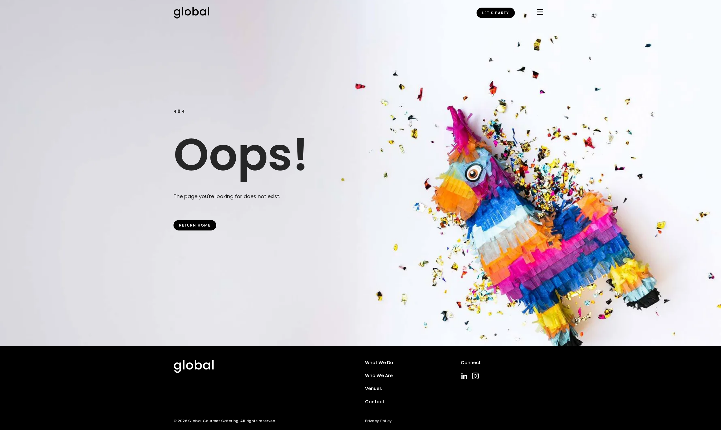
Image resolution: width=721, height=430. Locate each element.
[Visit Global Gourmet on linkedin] (464, 376)
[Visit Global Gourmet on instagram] (475, 376)
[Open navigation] (540, 13)
